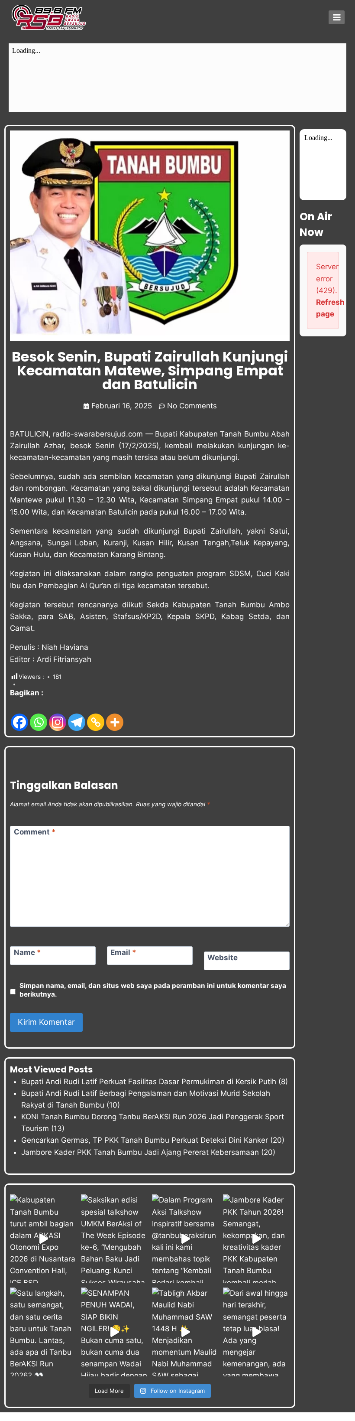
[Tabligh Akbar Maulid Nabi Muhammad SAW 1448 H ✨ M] (185, 1331)
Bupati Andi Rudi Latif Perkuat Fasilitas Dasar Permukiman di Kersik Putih (148, 1081)
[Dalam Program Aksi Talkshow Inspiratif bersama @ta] (185, 1238)
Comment (35, 832)
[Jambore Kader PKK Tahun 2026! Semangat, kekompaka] (256, 1238)
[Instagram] (57, 715)
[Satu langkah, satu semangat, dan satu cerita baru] (43, 1331)
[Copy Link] (95, 715)
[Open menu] (337, 17)
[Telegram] (76, 715)
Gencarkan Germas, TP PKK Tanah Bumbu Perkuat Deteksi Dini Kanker (144, 1140)
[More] (114, 715)
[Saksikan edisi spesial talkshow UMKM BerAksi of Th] (114, 1238)
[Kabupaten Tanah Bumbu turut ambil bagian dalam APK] (43, 1238)
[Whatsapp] (38, 715)
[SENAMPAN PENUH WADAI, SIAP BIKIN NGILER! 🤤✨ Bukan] (114, 1331)
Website (222, 957)
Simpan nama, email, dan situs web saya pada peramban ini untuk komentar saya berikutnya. (152, 989)
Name (27, 952)
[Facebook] (19, 715)
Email (123, 952)
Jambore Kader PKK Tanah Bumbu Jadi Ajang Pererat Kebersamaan (140, 1152)
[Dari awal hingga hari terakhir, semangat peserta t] (256, 1331)
